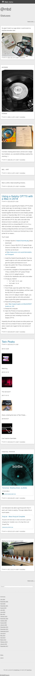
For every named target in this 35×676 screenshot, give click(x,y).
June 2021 (2, 612)
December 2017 (4, 646)
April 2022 (2, 603)
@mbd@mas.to (4, 675)
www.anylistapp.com (7, 527)
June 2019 (2, 633)
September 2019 (4, 631)
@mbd (5, 9)
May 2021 (2, 614)
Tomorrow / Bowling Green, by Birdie (14, 488)
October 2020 (3, 620)
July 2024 (2, 599)
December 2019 (4, 627)
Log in (1, 658)
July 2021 (2, 610)
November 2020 (4, 618)
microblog (22, 57)
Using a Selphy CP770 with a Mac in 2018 (17, 197)
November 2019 (4, 629)
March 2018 (3, 640)
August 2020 (3, 623)
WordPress (16, 670)
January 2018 (3, 644)
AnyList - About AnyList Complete (13, 516)
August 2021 (3, 608)
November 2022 (4, 601)
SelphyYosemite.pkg (22, 241)
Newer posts (31, 21)
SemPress (29, 670)
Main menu (9, 2)
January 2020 (3, 625)
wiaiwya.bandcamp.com (10, 494)
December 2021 (4, 606)
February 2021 (3, 616)
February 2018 (3, 642)
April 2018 (2, 637)
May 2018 (2, 635)
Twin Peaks (8, 341)
